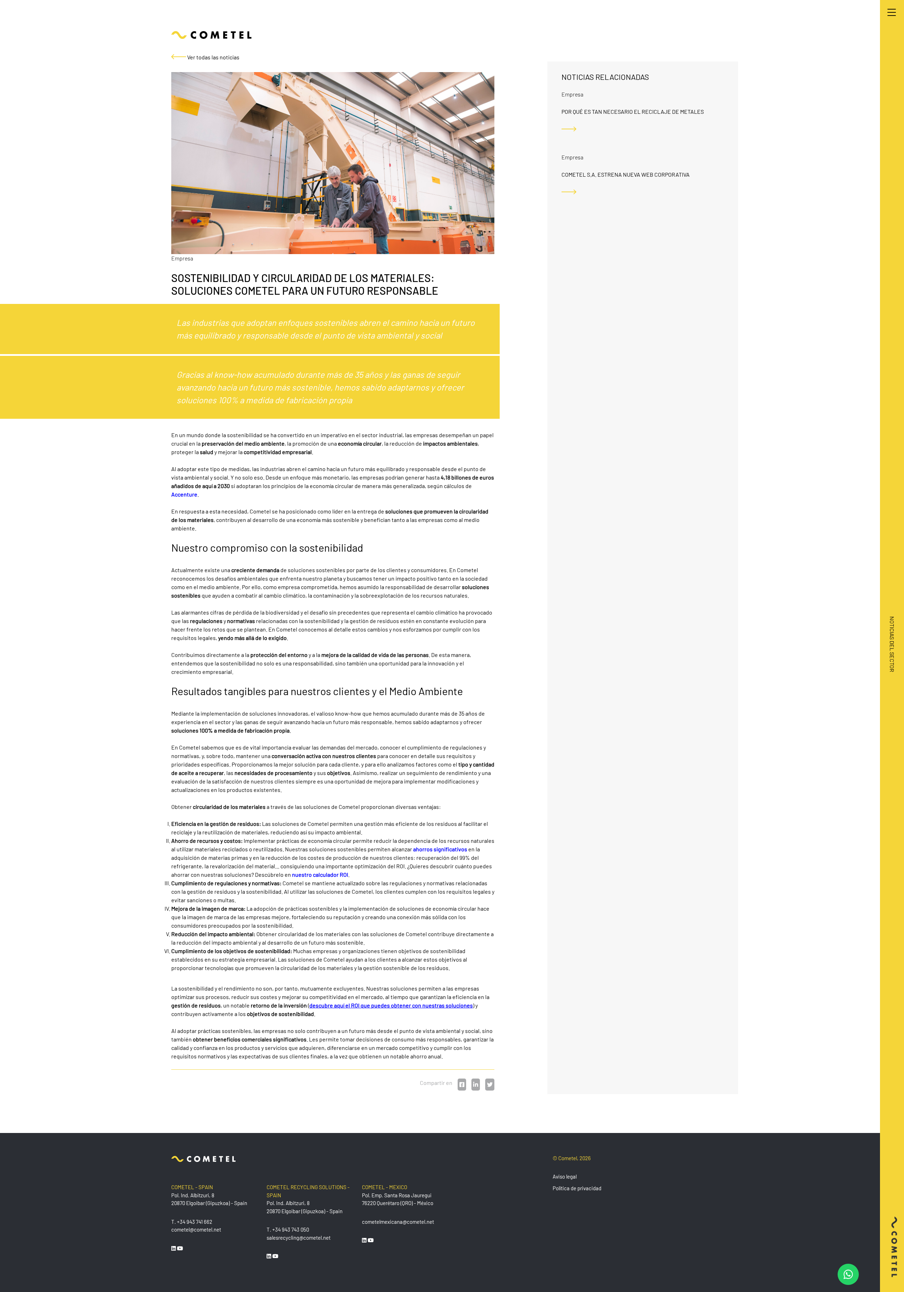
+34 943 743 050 (290, 1229)
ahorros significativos (440, 849)
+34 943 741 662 (194, 1221)
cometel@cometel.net (196, 1229)
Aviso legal (565, 1176)
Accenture (184, 494)
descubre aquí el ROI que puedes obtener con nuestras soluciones (391, 1005)
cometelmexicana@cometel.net (398, 1221)
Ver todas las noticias (212, 57)
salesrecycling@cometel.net (299, 1237)
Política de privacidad (577, 1188)
